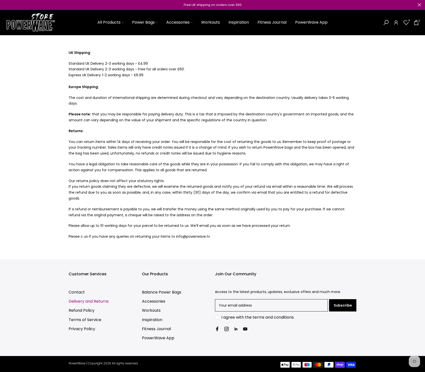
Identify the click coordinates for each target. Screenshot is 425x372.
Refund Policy (81, 310)
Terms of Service (85, 320)
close (5, 5)
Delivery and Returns (89, 301)
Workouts (210, 22)
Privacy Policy (82, 329)
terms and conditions (273, 317)
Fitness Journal (272, 22)
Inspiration (238, 22)
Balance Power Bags (161, 292)
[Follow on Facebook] (217, 329)
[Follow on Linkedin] (236, 329)
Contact (77, 292)
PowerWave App (311, 22)
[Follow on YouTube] (245, 329)
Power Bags (143, 22)
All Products (109, 22)
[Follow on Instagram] (226, 329)
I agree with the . (257, 317)
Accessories (178, 22)
